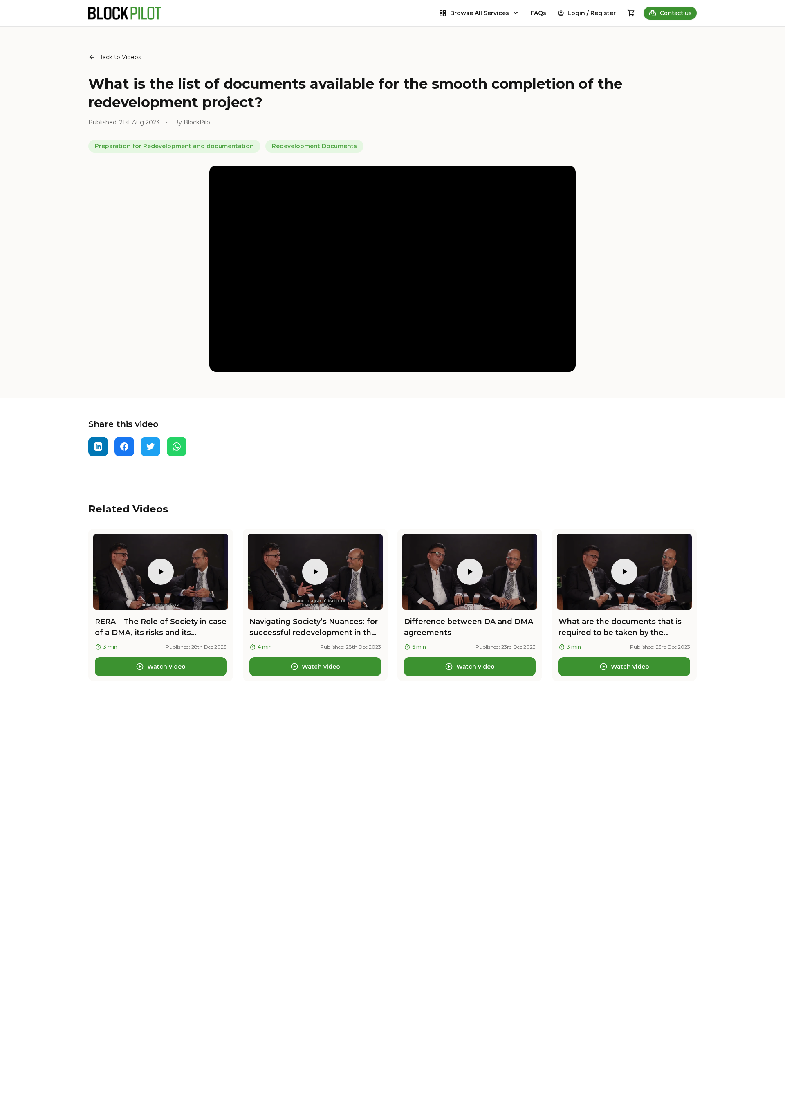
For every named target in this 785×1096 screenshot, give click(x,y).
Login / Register (591, 13)
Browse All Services (479, 13)
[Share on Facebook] (124, 446)
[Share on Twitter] (150, 446)
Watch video (166, 666)
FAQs (538, 13)
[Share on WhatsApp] (176, 446)
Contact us (676, 13)
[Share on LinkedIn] (98, 446)
